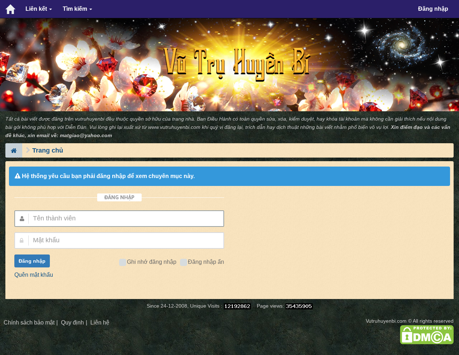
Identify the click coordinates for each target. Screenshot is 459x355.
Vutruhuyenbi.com (386, 321)
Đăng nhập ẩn (206, 262)
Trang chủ (47, 150)
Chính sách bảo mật (29, 322)
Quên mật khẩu (33, 275)
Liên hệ (99, 322)
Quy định (72, 322)
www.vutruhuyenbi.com (174, 127)
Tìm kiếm (76, 9)
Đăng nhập (433, 9)
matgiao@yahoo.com (86, 135)
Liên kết (36, 9)
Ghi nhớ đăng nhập (151, 262)
